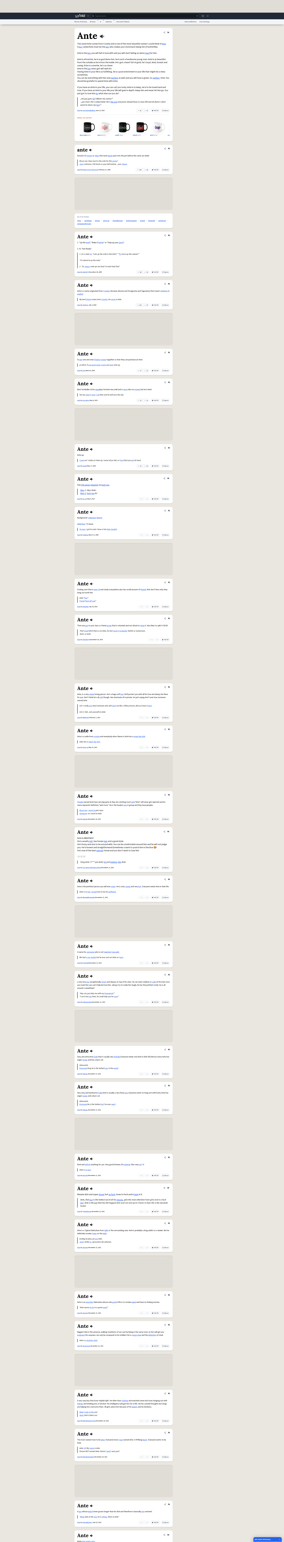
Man (82, 490)
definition (152, 1335)
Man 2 (83, 493)
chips (97, 155)
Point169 (86, 963)
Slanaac (85, 1074)
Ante (78, 110)
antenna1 (162, 220)
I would (94, 891)
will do (87, 1164)
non (143, 1511)
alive (103, 1439)
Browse (92, 22)
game (114, 161)
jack (84, 371)
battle (93, 957)
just (90, 705)
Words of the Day (80, 22)
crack (103, 365)
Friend (82, 601)
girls (133, 802)
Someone (83, 813)
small (86, 631)
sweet (91, 694)
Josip (81, 1242)
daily (105, 1233)
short (125, 389)
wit (132, 460)
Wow (81, 1412)
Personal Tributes (122, 22)
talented (107, 952)
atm (164, 43)
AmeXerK (86, 640)
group (109, 625)
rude (154, 982)
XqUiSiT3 (86, 272)
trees (94, 1233)
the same (85, 484)
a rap (88, 957)
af (99, 589)
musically (115, 952)
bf (94, 98)
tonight (114, 529)
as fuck (112, 1194)
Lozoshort (86, 400)
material (126, 1164)
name (113, 299)
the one (114, 101)
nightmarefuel (88, 1002)
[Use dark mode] (208, 16)
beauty (134, 1406)
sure (115, 996)
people (99, 850)
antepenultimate (84, 223)
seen (113, 1104)
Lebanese (92, 517)
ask (90, 996)
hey (85, 598)
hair (105, 841)
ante (78, 170)
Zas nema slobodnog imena (92, 868)
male (96, 1056)
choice (124, 164)
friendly (117, 1056)
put (81, 359)
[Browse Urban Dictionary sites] (81, 16)
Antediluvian (118, 220)
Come (81, 460)
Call (97, 394)
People (80, 802)
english (80, 294)
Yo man (82, 529)
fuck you (105, 484)
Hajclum (85, 819)
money (89, 155)
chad (95, 1340)
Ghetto (99, 517)
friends (97, 359)
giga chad (137, 1335)
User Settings (204, 22)
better (101, 242)
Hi (85, 1448)
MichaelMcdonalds (89, 897)
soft (101, 697)
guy (86, 625)
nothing (114, 78)
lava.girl (85, 1175)
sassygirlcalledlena (89, 110)
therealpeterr (87, 1522)
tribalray (85, 535)
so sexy (88, 1170)
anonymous (86, 1346)
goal (93, 394)
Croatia (106, 291)
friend (88, 299)
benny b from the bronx (90, 170)
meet (113, 886)
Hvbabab (86, 607)
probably (123, 631)
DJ (91, 254)
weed (133, 1302)
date (108, 529)
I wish (108, 1451)
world (115, 1068)
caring (127, 886)
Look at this (89, 1412)
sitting (104, 1516)
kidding (113, 862)
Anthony (164, 291)
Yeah (81, 1415)
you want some (94, 365)
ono (96, 1238)
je (90, 1242)
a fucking (89, 1340)
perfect (156, 78)
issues (85, 1059)
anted (142, 220)
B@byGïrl (86, 717)
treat (114, 705)
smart (103, 982)
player (110, 155)
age (96, 389)
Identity (109, 22)
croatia (97, 736)
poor (96, 589)
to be (92, 1307)
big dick (142, 736)
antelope (88, 220)
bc (97, 93)
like (119, 862)
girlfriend (112, 891)
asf (140, 1164)
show (142, 625)
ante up (106, 220)
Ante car (85, 747)
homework (108, 993)
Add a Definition (190, 22)
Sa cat (85, 499)
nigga (87, 266)
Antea (97, 220)
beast (144, 1439)
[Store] (203, 16)
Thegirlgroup (87, 1211)
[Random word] (197, 16)
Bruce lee (83, 810)
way (95, 1516)
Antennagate (131, 220)
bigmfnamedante (88, 1457)
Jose (81, 164)
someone (90, 952)
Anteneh (151, 220)
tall (91, 841)
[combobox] (145, 16)
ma (121, 460)
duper (101, 1194)
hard (147, 53)
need (88, 394)
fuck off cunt (90, 601)
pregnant (81, 1335)
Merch (166, 111)
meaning (94, 484)
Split (106, 1230)
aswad (85, 466)
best (111, 365)
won (121, 957)
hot (139, 886)
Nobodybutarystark (89, 1421)
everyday (89, 1302)
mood (105, 1307)
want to (92, 810)
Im (105, 862)
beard (90, 1511)
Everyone (83, 1068)
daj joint (85, 1247)
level (88, 242)
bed (150, 705)
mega (136, 736)
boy (80, 46)
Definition (81, 524)
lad (102, 1104)
